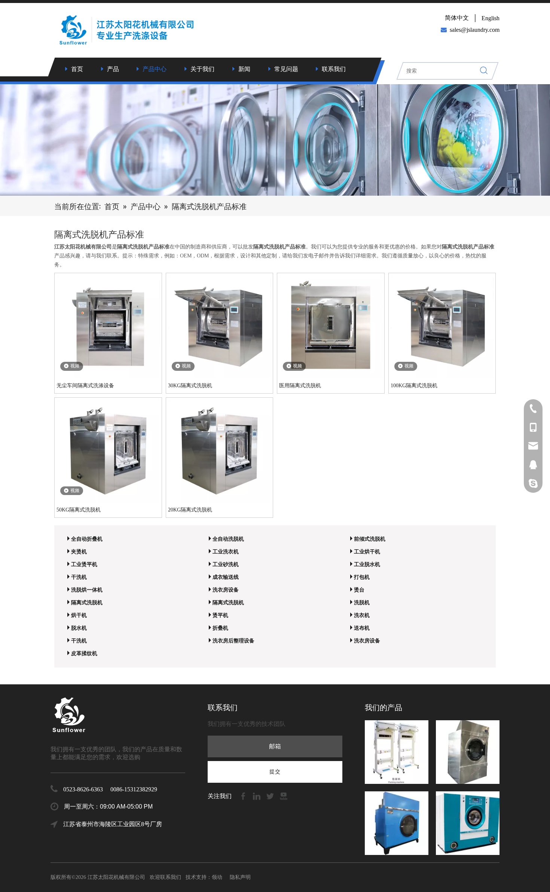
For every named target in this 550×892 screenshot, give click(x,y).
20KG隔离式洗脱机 (190, 510)
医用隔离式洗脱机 (300, 385)
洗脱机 (362, 602)
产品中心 (154, 69)
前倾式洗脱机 (369, 539)
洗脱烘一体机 (87, 590)
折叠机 (220, 628)
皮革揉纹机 (84, 653)
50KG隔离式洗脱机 (78, 510)
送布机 (362, 628)
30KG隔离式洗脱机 (190, 385)
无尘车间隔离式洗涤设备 (85, 385)
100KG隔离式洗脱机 (414, 385)
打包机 (362, 577)
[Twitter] (271, 795)
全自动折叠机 (87, 539)
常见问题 (286, 69)
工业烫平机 (84, 564)
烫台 (359, 590)
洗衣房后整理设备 (233, 641)
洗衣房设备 (226, 590)
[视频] (108, 326)
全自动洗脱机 (228, 539)
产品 (113, 69)
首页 (77, 69)
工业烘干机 (367, 552)
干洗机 (79, 577)
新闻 (244, 69)
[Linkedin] (257, 795)
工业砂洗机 (226, 564)
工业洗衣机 (226, 552)
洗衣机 (362, 615)
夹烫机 (79, 552)
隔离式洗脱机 (87, 602)
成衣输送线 (226, 577)
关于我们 (202, 69)
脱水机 (79, 628)
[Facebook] (244, 795)
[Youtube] (284, 795)
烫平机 (220, 615)
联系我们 (334, 69)
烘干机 (79, 615)
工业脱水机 (367, 564)
